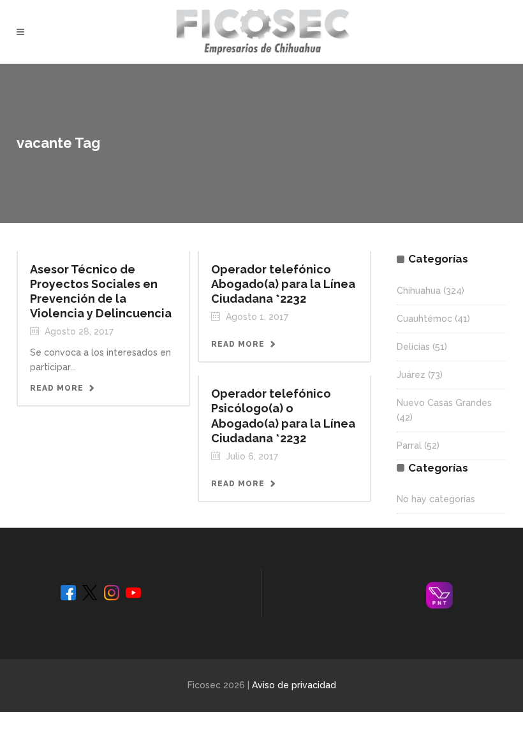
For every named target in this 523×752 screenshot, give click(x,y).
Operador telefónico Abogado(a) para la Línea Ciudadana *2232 (283, 284)
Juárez (411, 375)
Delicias (413, 347)
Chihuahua (419, 291)
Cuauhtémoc (424, 319)
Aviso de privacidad (294, 685)
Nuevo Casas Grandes (444, 403)
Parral (409, 445)
